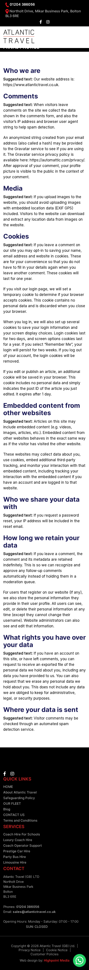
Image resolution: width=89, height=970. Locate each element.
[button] (79, 960)
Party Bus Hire (14, 857)
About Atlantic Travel (20, 792)
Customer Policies (44, 954)
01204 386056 (27, 907)
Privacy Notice (30, 950)
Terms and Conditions (20, 820)
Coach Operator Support (22, 845)
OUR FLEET (12, 803)
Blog (6, 809)
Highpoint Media (57, 960)
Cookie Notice (57, 950)
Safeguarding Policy (19, 798)
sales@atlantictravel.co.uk (34, 912)
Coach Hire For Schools (21, 834)
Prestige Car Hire (16, 851)
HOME (8, 787)
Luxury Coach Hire (17, 840)
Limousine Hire (14, 862)
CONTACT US (14, 815)
